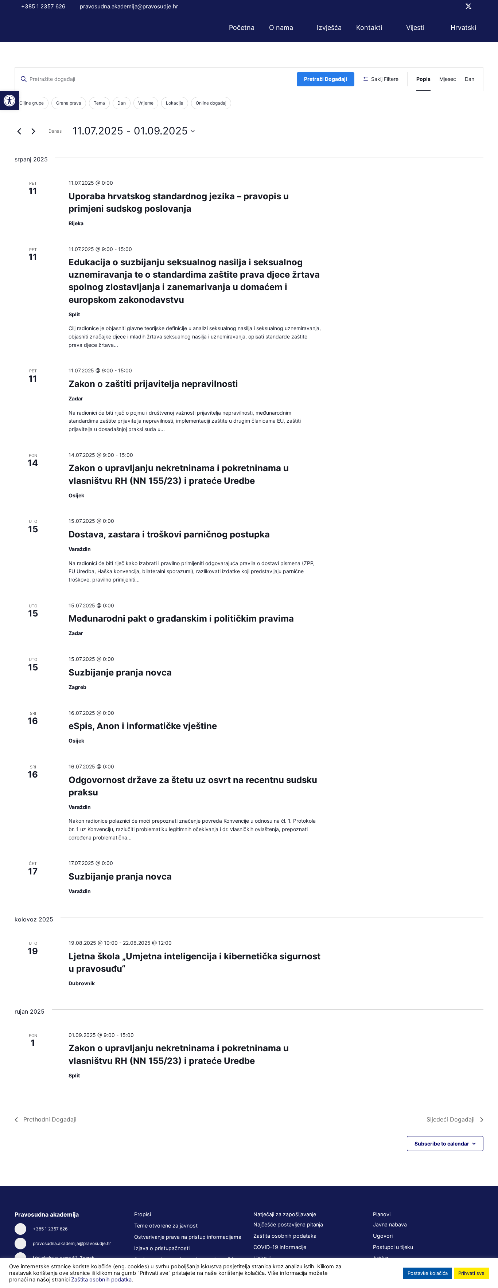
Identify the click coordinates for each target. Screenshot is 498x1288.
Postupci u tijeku (393, 1247)
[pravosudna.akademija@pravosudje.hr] (24, 1243)
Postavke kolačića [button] (428, 1273)
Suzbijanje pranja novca (120, 672)
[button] (298, 27)
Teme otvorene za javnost (166, 1225)
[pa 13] (41, 27)
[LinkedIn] (480, 6)
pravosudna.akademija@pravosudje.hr (72, 1243)
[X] (468, 6)
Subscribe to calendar (442, 1143)
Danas (55, 131)
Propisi (142, 1214)
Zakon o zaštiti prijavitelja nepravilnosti (153, 384)
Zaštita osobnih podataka (284, 1236)
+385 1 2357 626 (50, 1229)
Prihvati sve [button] (471, 1273)
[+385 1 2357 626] (24, 1229)
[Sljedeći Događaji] (33, 131)
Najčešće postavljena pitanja (288, 1224)
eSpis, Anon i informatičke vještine (143, 726)
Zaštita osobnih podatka (101, 1279)
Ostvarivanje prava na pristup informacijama (187, 1237)
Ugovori (383, 1236)
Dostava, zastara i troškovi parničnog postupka (169, 534)
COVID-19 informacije (279, 1247)
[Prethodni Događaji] (19, 131)
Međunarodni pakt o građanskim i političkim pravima (181, 618)
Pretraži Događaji (325, 79)
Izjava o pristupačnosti (162, 1248)
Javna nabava (390, 1224)
